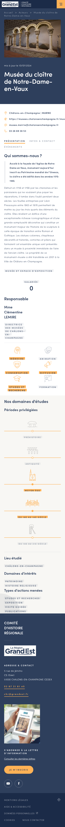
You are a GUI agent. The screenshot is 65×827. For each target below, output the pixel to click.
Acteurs (23, 12)
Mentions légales (16, 800)
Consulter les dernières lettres (19, 758)
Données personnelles (19, 813)
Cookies (9, 820)
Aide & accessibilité (17, 806)
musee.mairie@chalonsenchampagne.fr (34, 124)
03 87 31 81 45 (14, 686)
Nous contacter (33, 820)
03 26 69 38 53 (17, 130)
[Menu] (61, 4)
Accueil (8, 12)
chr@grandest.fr (16, 694)
